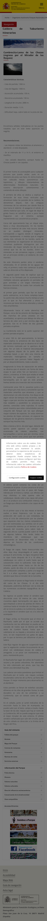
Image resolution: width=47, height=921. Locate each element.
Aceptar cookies (36, 478)
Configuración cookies (17, 478)
